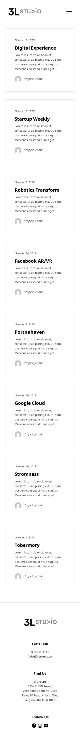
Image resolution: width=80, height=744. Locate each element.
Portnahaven (30, 332)
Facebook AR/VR (33, 261)
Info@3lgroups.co (40, 657)
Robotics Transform (37, 190)
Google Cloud (30, 403)
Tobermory (27, 545)
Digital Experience (35, 48)
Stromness (27, 474)
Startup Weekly (32, 119)
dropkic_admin (33, 79)
